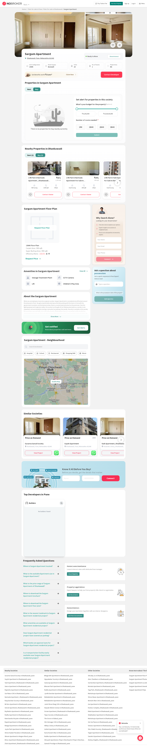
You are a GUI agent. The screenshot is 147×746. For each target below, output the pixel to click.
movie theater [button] (87, 353)
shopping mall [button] (70, 353)
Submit (96, 135)
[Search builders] (61, 503)
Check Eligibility (73, 574)
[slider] (77, 109)
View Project (38, 453)
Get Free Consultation (75, 616)
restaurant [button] (55, 353)
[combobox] (58, 346)
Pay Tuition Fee (102, 3)
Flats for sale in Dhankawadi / (53, 9)
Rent (25, 4)
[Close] (140, 723)
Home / (24, 9)
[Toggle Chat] (140, 738)
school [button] (41, 353)
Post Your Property (116, 3)
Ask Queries (108, 299)
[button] (42, 253)
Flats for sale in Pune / (35, 9)
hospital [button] (29, 353)
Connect (107, 259)
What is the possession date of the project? (109, 293)
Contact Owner (47, 194)
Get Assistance (73, 595)
